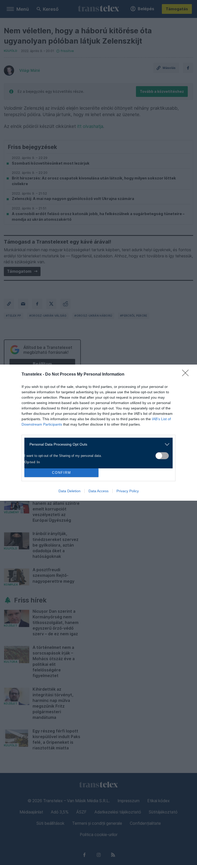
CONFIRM (61, 473)
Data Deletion (69, 491)
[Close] (187, 374)
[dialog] (98, 433)
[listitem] (96, 444)
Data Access (98, 491)
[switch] (162, 455)
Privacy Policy (127, 491)
